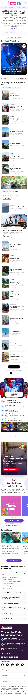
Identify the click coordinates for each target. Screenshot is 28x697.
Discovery (5, 675)
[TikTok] (12, 665)
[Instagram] (17, 665)
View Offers (18, 37)
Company (5, 681)
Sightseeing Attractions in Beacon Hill (11, 608)
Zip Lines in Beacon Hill (8, 588)
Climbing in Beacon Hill (8, 579)
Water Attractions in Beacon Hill (10, 603)
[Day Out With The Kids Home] (14, 3)
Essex (6, 7)
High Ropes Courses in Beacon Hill (11, 581)
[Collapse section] (24, 573)
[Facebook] (2, 665)
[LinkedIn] (7, 665)
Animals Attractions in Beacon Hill (11, 592)
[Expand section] (24, 593)
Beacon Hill (11, 7)
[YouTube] (22, 665)
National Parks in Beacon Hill (9, 583)
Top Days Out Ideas (7, 670)
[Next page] (17, 373)
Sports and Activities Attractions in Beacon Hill (11, 598)
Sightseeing (17, 7)
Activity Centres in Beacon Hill (10, 577)
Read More (14, 28)
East (2, 7)
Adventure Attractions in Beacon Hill (11, 573)
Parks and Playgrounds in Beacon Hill (11, 586)
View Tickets (10, 37)
